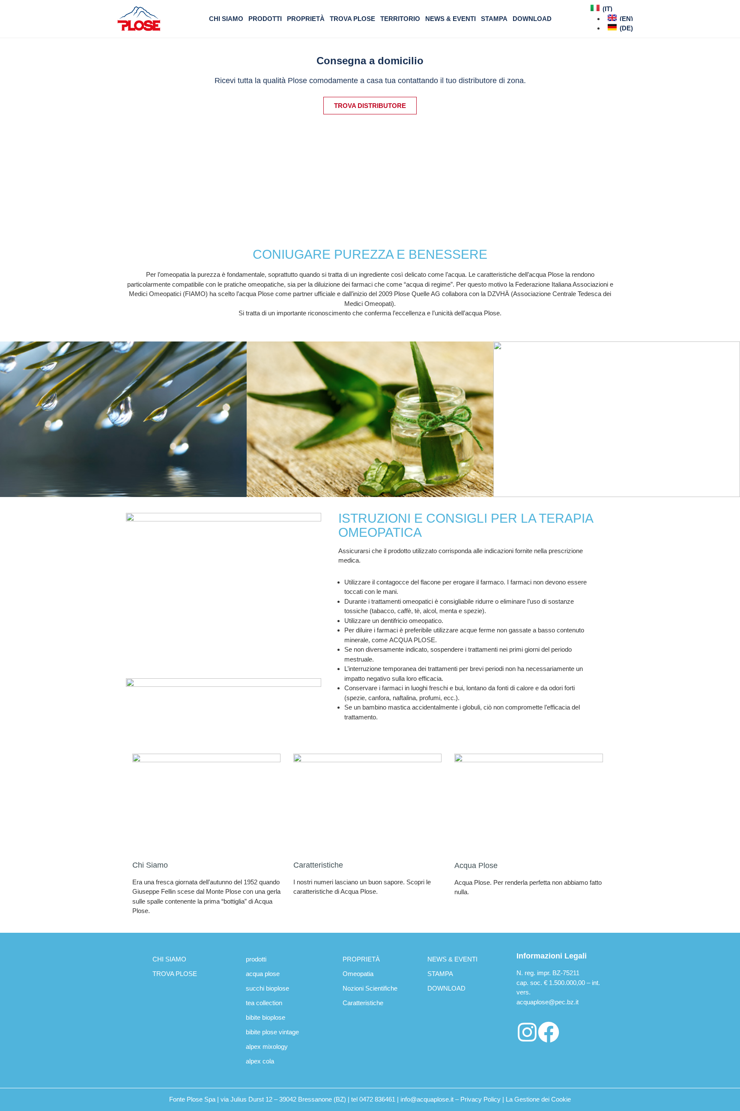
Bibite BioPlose (265, 1017)
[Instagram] (527, 1032)
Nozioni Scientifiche (370, 988)
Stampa (494, 18)
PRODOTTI (256, 959)
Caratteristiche (318, 865)
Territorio (400, 18)
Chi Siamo (150, 865)
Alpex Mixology (267, 1046)
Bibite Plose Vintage (272, 1032)
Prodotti (265, 18)
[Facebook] (548, 1032)
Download (532, 18)
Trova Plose (352, 18)
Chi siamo (226, 18)
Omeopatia (358, 973)
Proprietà (306, 18)
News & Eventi (450, 18)
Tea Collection (264, 1002)
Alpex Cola (260, 1061)
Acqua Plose (476, 865)
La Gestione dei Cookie (538, 1099)
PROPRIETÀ (361, 959)
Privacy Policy (480, 1099)
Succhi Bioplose (267, 988)
